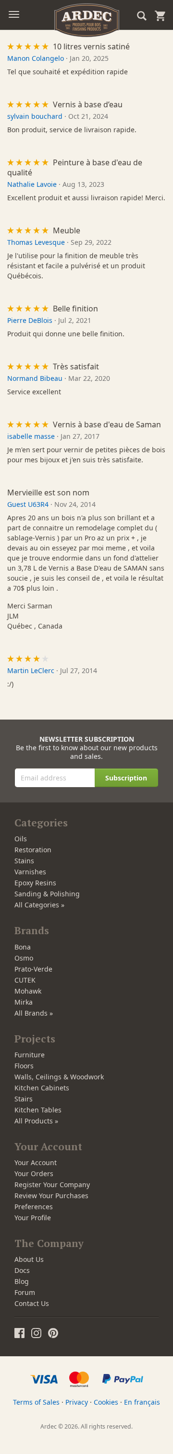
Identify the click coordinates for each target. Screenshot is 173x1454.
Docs (22, 1270)
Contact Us (31, 1303)
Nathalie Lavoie (32, 184)
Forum (24, 1292)
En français (142, 1402)
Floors (24, 1065)
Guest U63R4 (28, 504)
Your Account (35, 1162)
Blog (21, 1281)
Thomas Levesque (36, 242)
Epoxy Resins (35, 882)
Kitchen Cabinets (41, 1087)
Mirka (23, 1002)
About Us (29, 1259)
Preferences (33, 1206)
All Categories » (39, 904)
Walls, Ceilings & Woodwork (59, 1076)
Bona (22, 946)
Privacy (76, 1402)
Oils (20, 838)
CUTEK (25, 980)
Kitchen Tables (38, 1109)
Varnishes (30, 871)
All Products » (36, 1120)
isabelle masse (31, 436)
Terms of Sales (36, 1402)
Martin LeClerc (30, 670)
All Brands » (33, 1013)
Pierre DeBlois (29, 320)
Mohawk (27, 991)
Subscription (126, 777)
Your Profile (32, 1217)
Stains (24, 860)
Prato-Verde (33, 968)
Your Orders (33, 1173)
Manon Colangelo (35, 58)
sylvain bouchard (34, 116)
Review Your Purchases (51, 1195)
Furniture (29, 1054)
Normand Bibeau (34, 378)
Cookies (106, 1402)
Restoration (32, 849)
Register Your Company (52, 1184)
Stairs (23, 1098)
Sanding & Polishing (47, 893)
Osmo (23, 957)
